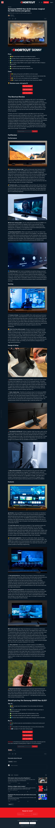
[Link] (6, 54)
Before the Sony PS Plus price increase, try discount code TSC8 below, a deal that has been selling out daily (22, 798)
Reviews (9, 6)
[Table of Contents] (1, 414)
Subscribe (46, 2)
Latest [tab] (12, 775)
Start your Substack (24, 823)
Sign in (51, 2)
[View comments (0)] (13, 19)
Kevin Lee (10, 741)
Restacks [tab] (15, 761)
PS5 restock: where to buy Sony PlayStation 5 (19, 778)
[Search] (39, 2)
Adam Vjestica (14, 790)
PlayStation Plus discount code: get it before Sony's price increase (22, 795)
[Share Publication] (42, 2)
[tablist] (12, 762)
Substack (22, 825)
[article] (27, 780)
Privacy (26, 820)
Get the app (33, 823)
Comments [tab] (10, 761)
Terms (30, 820)
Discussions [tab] (16, 775)
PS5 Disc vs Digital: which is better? (17, 786)
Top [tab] (9, 775)
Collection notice (34, 820)
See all (10, 804)
